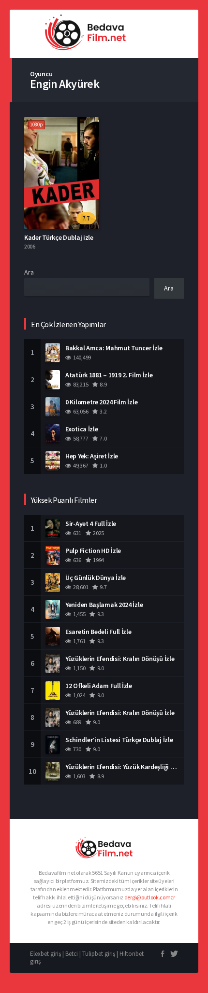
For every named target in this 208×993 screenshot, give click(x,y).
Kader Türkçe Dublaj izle (58, 237)
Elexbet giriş (45, 954)
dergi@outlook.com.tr (149, 897)
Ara (29, 272)
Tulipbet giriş (98, 954)
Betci (71, 954)
